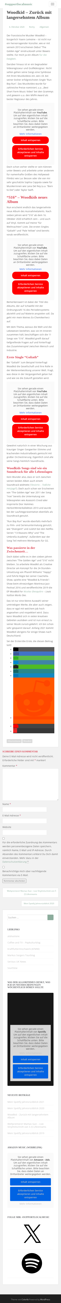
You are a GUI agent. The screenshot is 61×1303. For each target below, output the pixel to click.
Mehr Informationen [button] (31, 133)
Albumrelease (14, 741)
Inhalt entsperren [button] (30, 140)
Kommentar (9, 765)
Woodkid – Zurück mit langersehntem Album (27, 1116)
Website (6, 827)
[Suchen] (50, 917)
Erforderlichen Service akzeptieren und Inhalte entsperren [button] (30, 152)
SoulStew (12, 968)
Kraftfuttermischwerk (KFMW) (23, 948)
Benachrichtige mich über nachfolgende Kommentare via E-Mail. (24, 873)
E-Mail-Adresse (11, 815)
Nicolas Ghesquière (33, 591)
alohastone (13, 936)
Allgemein (44, 26)
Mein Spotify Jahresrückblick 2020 (25, 1108)
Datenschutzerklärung (14, 861)
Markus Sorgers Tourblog (21, 955)
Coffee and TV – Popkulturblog (23, 942)
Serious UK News (16, 961)
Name (6, 804)
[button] (15, 649)
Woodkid (27, 741)
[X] (31, 1246)
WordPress (45, 1299)
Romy (32, 26)
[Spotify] (31, 1274)
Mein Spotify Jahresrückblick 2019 (25, 1133)
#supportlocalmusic (18, 4)
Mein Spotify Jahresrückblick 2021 (25, 1101)
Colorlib (25, 1299)
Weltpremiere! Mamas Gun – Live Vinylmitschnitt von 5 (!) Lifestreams (26, 1125)
